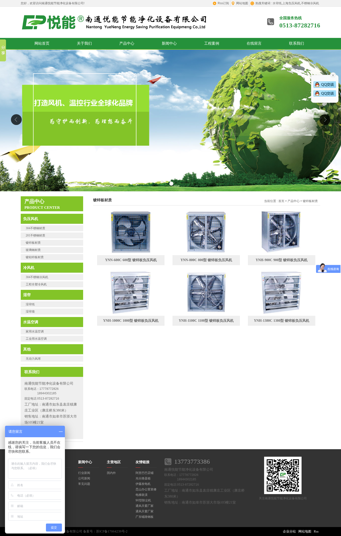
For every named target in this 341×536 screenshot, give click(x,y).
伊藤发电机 (143, 484)
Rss (316, 531)
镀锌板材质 (33, 242)
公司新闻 (84, 478)
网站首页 (41, 43)
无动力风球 (33, 358)
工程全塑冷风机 (36, 284)
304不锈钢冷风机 (37, 277)
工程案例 (211, 43)
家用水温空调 (35, 331)
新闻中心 (169, 43)
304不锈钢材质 (35, 228)
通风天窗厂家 (145, 506)
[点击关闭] (333, 75)
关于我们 (84, 43)
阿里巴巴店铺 (145, 473)
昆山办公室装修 (146, 489)
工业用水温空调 (36, 338)
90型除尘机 (143, 500)
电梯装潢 (142, 495)
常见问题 (84, 484)
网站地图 (242, 3)
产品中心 (126, 43)
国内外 (111, 473)
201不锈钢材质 (35, 235)
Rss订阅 (223, 3)
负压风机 (30, 218)
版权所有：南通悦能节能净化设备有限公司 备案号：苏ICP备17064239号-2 (74, 531)
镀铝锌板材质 (35, 257)
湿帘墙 (30, 311)
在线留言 (254, 43)
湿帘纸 (30, 304)
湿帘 (27, 295)
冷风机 (28, 267)
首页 (281, 201)
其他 (27, 349)
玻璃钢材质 (33, 250)
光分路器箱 (143, 478)
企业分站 (289, 531)
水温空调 (30, 322)
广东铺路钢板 (145, 517)
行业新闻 (84, 473)
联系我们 (296, 43)
